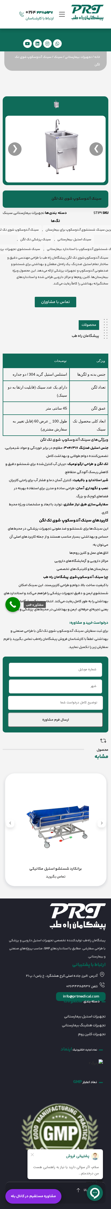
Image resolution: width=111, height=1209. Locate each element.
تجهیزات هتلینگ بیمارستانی (84, 1025)
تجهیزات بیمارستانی (78, 57)
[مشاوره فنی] (12, 604)
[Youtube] (27, 43)
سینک (58, 57)
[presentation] (102, 823)
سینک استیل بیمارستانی (74, 239)
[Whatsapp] (57, 43)
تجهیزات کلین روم (92, 1034)
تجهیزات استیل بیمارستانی (85, 1017)
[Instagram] (47, 43)
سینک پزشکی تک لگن (35, 239)
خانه (97, 57)
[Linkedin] (37, 43)
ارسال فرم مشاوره (55, 719)
